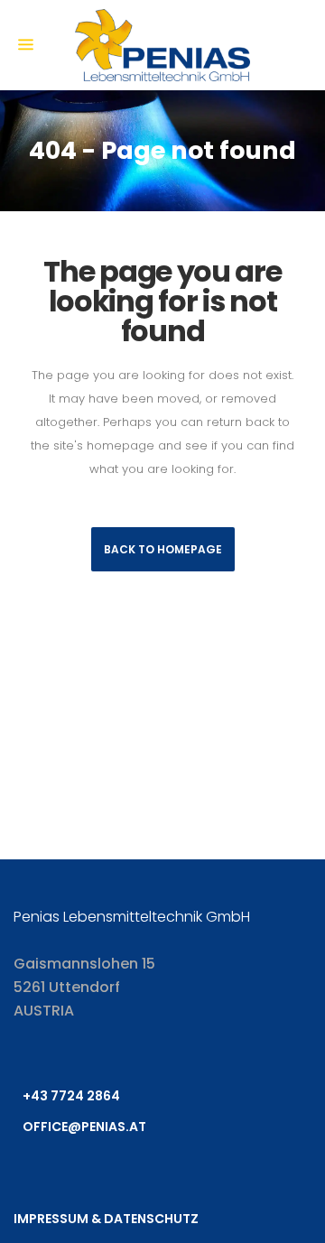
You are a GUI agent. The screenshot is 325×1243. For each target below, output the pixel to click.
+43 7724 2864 (71, 1096)
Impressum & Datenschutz (106, 1219)
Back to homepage (163, 549)
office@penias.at (84, 1127)
